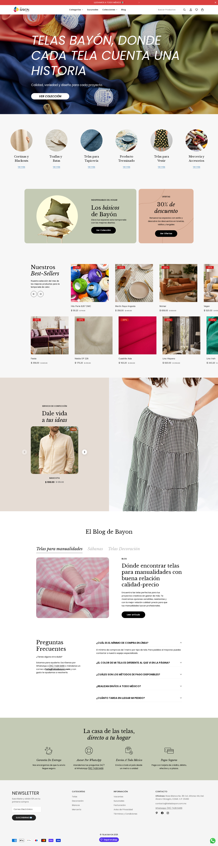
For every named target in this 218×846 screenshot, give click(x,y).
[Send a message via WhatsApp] (213, 841)
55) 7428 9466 (96, 768)
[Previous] (79, 2)
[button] (202, 10)
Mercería (76, 809)
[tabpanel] (109, 587)
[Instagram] (168, 813)
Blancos (76, 805)
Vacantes (118, 796)
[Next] (139, 2)
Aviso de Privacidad (123, 809)
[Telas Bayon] (21, 9)
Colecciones (108, 9)
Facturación (120, 805)
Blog (123, 9)
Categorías (75, 9)
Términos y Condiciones (125, 813)
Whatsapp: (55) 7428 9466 (168, 808)
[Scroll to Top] (213, 832)
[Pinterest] (156, 813)
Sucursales (92, 9)
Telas (74, 796)
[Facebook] (162, 813)
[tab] (59, 549)
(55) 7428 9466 (57, 665)
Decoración (78, 800)
